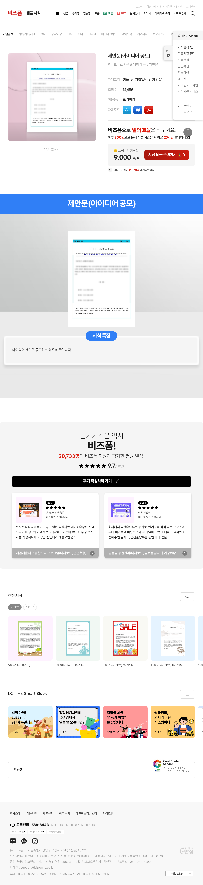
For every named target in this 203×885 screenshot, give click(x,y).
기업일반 (141, 79)
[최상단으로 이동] (187, 132)
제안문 (157, 79)
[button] (198, 722)
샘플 (126, 79)
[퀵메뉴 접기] (168, 53)
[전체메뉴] (57, 13)
